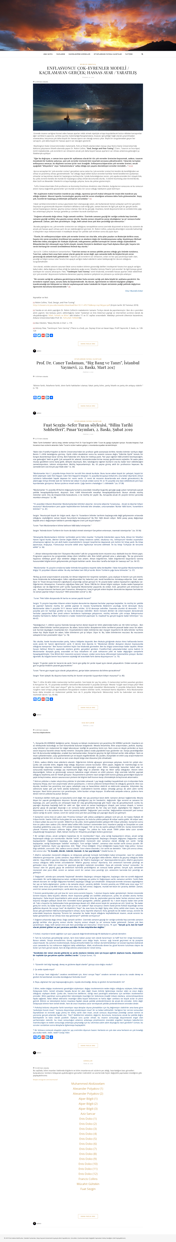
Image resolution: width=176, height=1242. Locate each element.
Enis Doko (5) (88, 1139)
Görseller (88, 1061)
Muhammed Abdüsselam (88, 1083)
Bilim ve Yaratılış (88, 64)
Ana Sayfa (48, 54)
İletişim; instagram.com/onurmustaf (45, 1080)
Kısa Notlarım (88, 723)
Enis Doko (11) (88, 1169)
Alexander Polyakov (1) (88, 1088)
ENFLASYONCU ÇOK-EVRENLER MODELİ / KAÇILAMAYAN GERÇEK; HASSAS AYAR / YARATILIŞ (88, 70)
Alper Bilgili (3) (88, 1109)
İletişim (129, 54)
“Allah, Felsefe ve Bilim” (58, 315)
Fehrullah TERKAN (71, 318)
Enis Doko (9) (88, 1159)
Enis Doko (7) (88, 1149)
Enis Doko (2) (88, 1124)
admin (39, 351)
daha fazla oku (88, 344)
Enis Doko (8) (88, 1154)
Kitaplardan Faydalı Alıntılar (108, 54)
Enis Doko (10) (88, 1164)
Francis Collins (88, 1179)
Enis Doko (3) (88, 1129)
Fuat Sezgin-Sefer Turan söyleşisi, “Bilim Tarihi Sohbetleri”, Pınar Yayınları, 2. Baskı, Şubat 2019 (88, 427)
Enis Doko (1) (88, 1119)
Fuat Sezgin (88, 1189)
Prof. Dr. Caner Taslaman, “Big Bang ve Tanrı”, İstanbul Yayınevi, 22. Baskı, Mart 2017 (88, 365)
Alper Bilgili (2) (88, 1104)
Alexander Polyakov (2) (88, 1093)
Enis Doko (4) (88, 1134)
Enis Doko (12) (88, 1174)
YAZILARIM (60, 54)
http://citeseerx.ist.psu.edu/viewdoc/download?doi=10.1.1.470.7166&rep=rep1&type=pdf (71, 305)
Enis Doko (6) (88, 1144)
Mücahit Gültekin (88, 1184)
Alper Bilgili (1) (88, 1099)
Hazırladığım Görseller (79, 54)
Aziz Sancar (88, 1114)
